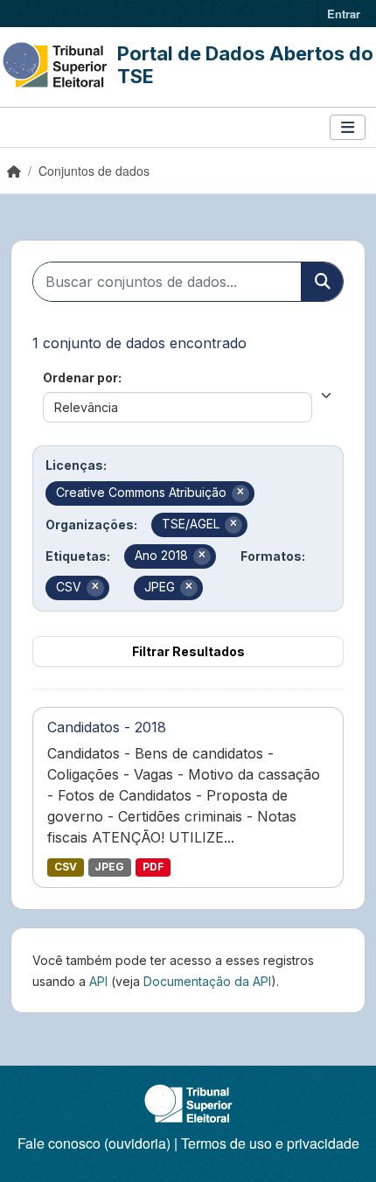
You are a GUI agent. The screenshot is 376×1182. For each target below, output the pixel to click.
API (98, 981)
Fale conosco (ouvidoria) (94, 1143)
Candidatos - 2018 (106, 727)
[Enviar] (322, 281)
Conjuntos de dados (94, 170)
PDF (153, 866)
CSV (65, 866)
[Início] (14, 170)
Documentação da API (207, 981)
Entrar (343, 13)
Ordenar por (80, 377)
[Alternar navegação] (348, 127)
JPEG (109, 866)
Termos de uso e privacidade (270, 1143)
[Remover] (240, 493)
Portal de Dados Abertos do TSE (245, 64)
